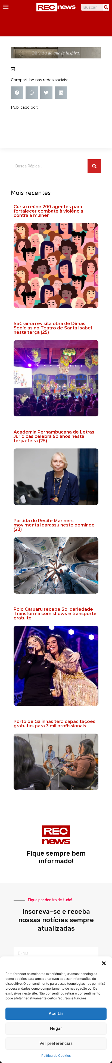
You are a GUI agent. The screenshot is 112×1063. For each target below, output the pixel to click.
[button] (104, 963)
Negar (56, 1028)
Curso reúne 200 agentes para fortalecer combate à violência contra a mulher (48, 211)
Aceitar (56, 1013)
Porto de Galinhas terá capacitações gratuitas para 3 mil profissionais (54, 723)
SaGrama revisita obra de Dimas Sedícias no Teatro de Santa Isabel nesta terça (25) (53, 328)
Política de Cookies (56, 1055)
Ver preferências (56, 1043)
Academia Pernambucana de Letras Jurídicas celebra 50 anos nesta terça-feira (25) (54, 436)
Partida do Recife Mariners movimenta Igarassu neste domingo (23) (54, 525)
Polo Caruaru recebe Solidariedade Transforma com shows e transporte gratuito (55, 614)
